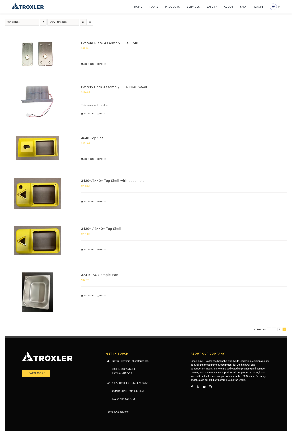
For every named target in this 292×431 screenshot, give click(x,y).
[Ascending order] (43, 22)
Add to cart (88, 64)
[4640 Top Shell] (37, 148)
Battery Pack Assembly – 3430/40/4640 (114, 87)
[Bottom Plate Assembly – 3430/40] (37, 54)
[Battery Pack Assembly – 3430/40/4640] (37, 102)
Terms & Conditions (117, 411)
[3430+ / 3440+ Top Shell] (37, 240)
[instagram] (210, 386)
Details (102, 64)
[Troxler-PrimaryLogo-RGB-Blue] (28, 4)
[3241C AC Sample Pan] (37, 292)
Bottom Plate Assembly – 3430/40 (109, 43)
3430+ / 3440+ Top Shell (101, 229)
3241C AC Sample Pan (99, 275)
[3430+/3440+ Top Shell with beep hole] (37, 193)
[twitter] (198, 386)
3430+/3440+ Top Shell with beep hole (113, 181)
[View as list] (90, 22)
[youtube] (204, 386)
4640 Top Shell (93, 138)
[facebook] (192, 386)
